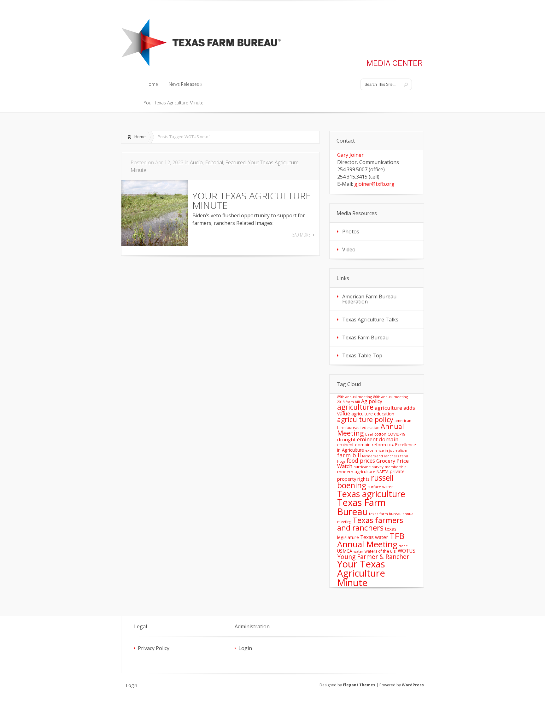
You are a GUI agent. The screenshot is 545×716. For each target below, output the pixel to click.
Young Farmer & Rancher (373, 556)
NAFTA (383, 471)
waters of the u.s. (380, 551)
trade (403, 546)
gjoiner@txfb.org (374, 183)
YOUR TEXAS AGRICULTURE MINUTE (251, 200)
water (358, 551)
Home (140, 136)
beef (369, 434)
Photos (350, 231)
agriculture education (372, 414)
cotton (380, 434)
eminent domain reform (361, 445)
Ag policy (371, 401)
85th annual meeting (354, 396)
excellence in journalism (386, 450)
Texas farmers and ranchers (370, 524)
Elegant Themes (359, 685)
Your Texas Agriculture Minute (361, 573)
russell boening (365, 481)
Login (245, 648)
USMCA (344, 551)
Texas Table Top (362, 355)
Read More (300, 234)
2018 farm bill (348, 402)
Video (348, 249)
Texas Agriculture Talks (370, 319)
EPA (390, 445)
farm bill (349, 455)
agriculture (355, 407)
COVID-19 (396, 434)
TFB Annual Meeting (370, 540)
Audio (196, 162)
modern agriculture (356, 471)
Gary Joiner (350, 154)
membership (396, 467)
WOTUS (406, 550)
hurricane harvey (369, 466)
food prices (361, 460)
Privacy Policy (153, 648)
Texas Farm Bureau (365, 337)
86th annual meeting (390, 396)
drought (346, 439)
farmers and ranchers (380, 456)
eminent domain (377, 439)
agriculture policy (365, 419)
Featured (235, 162)
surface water (380, 487)
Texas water (374, 537)
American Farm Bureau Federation (369, 299)
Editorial (214, 162)
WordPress (413, 685)
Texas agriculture (371, 494)
